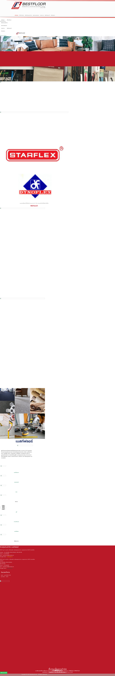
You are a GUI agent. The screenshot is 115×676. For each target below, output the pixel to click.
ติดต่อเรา (53, 15)
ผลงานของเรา (36, 15)
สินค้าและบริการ (28, 15)
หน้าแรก (16, 15)
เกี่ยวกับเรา (21, 15)
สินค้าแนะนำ (47, 15)
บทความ (42, 15)
